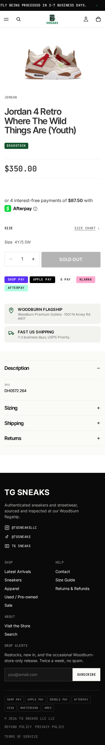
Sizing (11, 408)
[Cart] (98, 19)
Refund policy (18, 727)
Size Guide (65, 579)
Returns (12, 438)
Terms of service (21, 736)
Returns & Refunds (72, 588)
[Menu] (6, 19)
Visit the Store (17, 625)
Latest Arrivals (17, 571)
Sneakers (13, 579)
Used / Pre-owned (21, 596)
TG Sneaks (27, 492)
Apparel (11, 588)
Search (10, 634)
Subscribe (86, 674)
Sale (8, 605)
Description (16, 368)
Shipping (14, 423)
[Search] (18, 19)
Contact (62, 571)
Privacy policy (49, 727)
